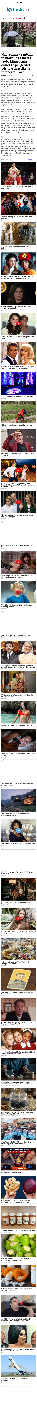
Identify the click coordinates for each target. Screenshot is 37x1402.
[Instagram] (18, 2)
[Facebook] (15, 2)
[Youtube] (21, 2)
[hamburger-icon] (3, 18)
